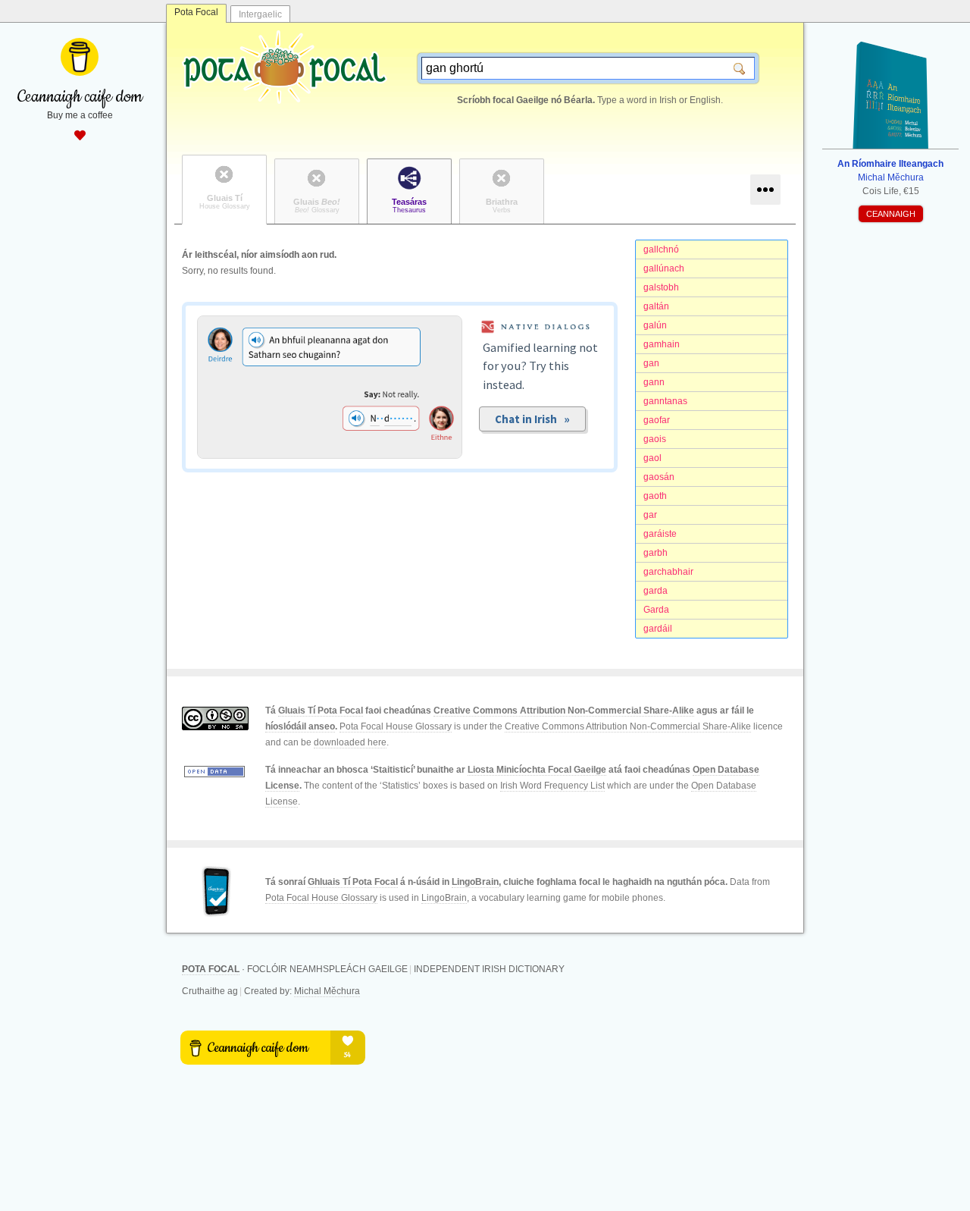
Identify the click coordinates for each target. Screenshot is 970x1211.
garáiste (660, 534)
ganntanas (665, 401)
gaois (654, 439)
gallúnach (663, 268)
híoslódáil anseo (300, 726)
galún (655, 325)
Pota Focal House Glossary (396, 726)
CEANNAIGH (890, 213)
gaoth (655, 496)
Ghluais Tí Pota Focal (353, 882)
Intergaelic (260, 14)
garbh (655, 552)
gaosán (658, 477)
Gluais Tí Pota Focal (320, 710)
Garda (656, 609)
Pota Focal (196, 12)
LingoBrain (475, 882)
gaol (652, 458)
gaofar (656, 420)
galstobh (661, 287)
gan (651, 363)
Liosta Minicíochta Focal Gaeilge (537, 769)
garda (655, 590)
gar (650, 515)
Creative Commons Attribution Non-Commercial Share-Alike (563, 710)
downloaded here (350, 742)
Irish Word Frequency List (552, 785)
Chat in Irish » (532, 419)
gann (654, 382)
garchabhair (668, 571)
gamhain (661, 344)
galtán (656, 306)
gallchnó (661, 249)
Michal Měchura (327, 991)
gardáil (657, 628)
